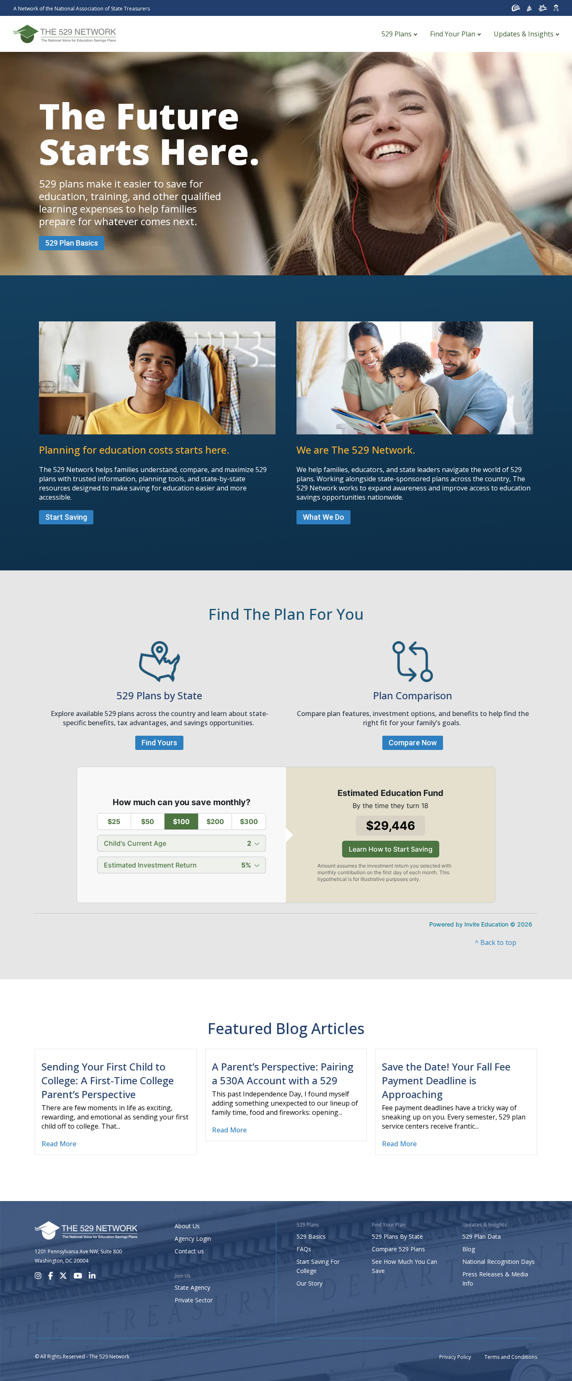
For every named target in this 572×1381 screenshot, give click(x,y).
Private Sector (194, 1300)
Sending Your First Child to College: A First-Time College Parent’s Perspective (107, 1080)
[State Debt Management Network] (529, 8)
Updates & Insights (524, 34)
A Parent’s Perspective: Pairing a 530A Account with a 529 (282, 1073)
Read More (58, 1143)
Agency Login (193, 1238)
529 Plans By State (397, 1236)
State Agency (192, 1287)
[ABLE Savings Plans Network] (543, 8)
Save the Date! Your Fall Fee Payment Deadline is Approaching (446, 1080)
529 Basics (311, 1236)
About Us (187, 1226)
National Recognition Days (498, 1261)
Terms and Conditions (510, 1356)
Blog (468, 1249)
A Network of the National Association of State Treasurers (81, 8)
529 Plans (396, 34)
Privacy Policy (455, 1356)
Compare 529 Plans (398, 1249)
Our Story (309, 1283)
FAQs (303, 1249)
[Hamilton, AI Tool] (556, 8)
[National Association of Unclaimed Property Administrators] (516, 8)
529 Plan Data (481, 1236)
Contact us (189, 1251)
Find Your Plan (452, 34)
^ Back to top (495, 942)
